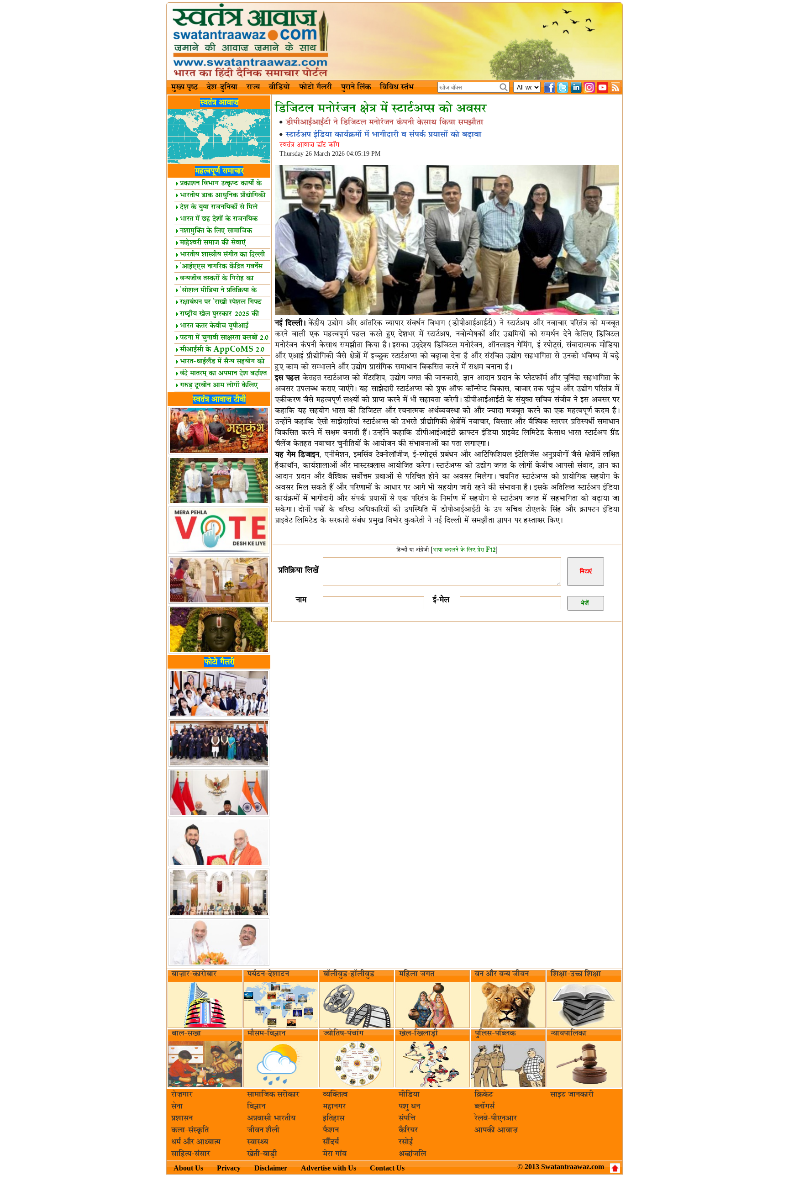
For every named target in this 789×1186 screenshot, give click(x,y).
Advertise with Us (328, 1168)
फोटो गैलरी (315, 87)
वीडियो (279, 87)
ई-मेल (441, 600)
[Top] (615, 1168)
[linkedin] (576, 87)
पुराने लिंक (356, 87)
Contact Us (387, 1168)
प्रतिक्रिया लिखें (298, 570)
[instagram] (589, 87)
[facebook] (549, 87)
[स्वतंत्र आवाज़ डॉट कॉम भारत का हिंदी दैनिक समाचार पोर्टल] (394, 41)
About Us (188, 1168)
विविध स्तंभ (397, 87)
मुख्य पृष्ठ (184, 87)
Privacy (229, 1168)
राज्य (253, 87)
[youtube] (602, 87)
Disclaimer (270, 1168)
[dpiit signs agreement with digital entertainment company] (447, 313)
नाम (301, 600)
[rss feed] (615, 87)
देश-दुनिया (222, 87)
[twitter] (562, 87)
